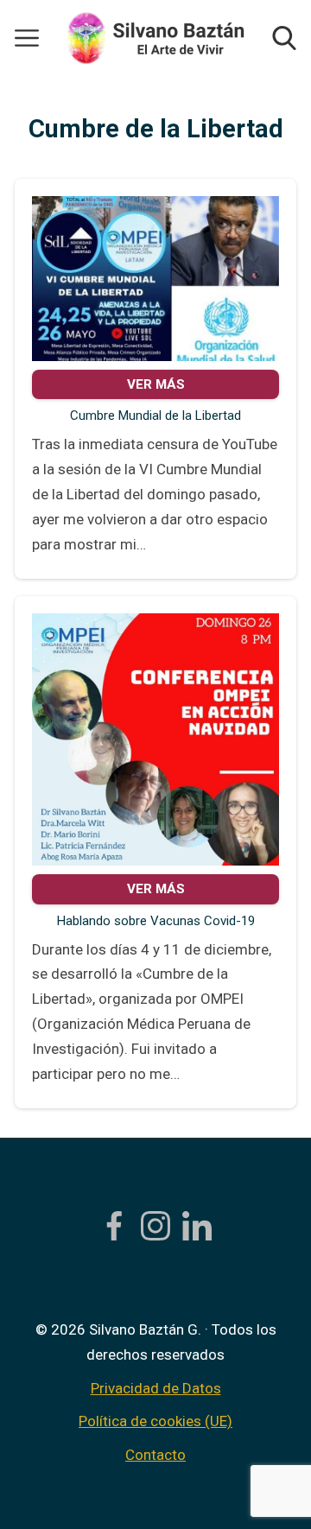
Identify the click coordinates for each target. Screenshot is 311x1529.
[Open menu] (27, 38)
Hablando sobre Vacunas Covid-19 (156, 921)
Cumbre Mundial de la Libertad (155, 415)
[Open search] (284, 38)
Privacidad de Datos (156, 1388)
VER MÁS (156, 384)
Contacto (155, 1454)
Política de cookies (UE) (155, 1421)
